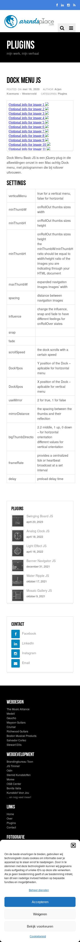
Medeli (11, 713)
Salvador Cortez (16, 740)
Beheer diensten (39, 890)
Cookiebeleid (38, 936)
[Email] (74, 5)
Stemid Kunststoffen (19, 775)
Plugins (62, 94)
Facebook (29, 633)
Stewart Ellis (14, 744)
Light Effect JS (36, 546)
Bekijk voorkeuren (40, 926)
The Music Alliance (18, 709)
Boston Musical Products (21, 736)
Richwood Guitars (17, 731)
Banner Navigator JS (41, 560)
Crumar (11, 727)
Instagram (29, 653)
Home (10, 814)
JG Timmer (13, 766)
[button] (73, 845)
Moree (10, 779)
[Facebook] (57, 5)
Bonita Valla (14, 788)
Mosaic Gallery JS (39, 590)
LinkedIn (28, 643)
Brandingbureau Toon (20, 761)
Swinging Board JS (39, 516)
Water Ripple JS (37, 575)
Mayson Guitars (16, 722)
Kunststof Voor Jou (18, 792)
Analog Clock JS (37, 531)
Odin (9, 770)
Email (26, 662)
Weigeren (40, 914)
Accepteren (40, 902)
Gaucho (11, 718)
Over (9, 818)
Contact (11, 827)
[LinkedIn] (62, 5)
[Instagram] (68, 5)
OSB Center (14, 784)
